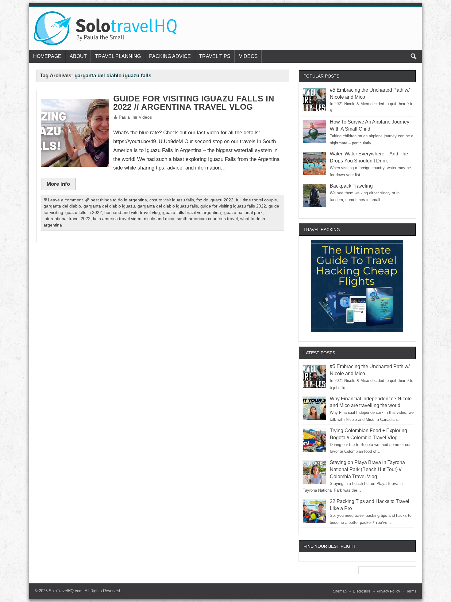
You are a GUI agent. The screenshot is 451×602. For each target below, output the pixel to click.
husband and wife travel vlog (132, 212)
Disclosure (362, 591)
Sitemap (340, 591)
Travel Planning (118, 56)
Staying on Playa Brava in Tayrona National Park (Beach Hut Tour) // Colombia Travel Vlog (367, 469)
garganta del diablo (62, 206)
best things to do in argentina (119, 200)
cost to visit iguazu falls (171, 200)
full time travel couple (256, 200)
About (78, 56)
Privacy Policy (388, 591)
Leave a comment (65, 200)
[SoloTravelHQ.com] (106, 13)
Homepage (47, 56)
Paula (124, 117)
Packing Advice (170, 56)
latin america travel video (117, 218)
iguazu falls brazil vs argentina (191, 212)
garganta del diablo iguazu (109, 206)
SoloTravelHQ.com (66, 591)
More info (58, 184)
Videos (248, 56)
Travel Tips (214, 56)
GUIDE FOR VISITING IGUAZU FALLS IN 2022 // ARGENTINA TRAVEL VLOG (193, 103)
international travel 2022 (67, 218)
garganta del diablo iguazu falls (167, 206)
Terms (411, 591)
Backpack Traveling (351, 186)
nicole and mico (159, 218)
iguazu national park (243, 212)
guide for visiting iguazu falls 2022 (233, 206)
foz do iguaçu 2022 (214, 200)
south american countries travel (207, 218)
